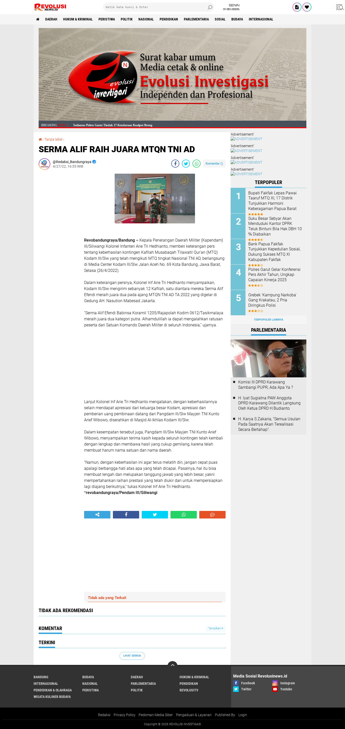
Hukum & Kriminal (78, 19)
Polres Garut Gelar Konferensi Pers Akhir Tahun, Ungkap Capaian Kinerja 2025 (274, 274)
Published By (225, 715)
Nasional (146, 19)
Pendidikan (169, 19)
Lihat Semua (132, 655)
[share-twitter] (186, 164)
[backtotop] (172, 666)
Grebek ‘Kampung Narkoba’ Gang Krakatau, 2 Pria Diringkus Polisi (272, 300)
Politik (127, 19)
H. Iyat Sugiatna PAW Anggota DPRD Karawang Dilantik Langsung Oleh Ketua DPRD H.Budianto (269, 403)
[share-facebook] (175, 164)
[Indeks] (297, 7)
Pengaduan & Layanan (194, 715)
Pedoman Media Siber (156, 715)
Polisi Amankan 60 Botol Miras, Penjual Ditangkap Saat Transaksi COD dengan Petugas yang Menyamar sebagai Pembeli (152, 125)
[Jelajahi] (339, 7)
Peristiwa (106, 19)
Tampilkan (214, 628)
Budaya (237, 19)
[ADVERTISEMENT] (172, 119)
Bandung (41, 677)
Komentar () (214, 163)
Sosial (220, 19)
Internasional (261, 19)
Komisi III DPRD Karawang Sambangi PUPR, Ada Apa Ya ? (265, 385)
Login (242, 715)
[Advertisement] (59, 249)
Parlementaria (196, 19)
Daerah (51, 19)
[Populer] (307, 7)
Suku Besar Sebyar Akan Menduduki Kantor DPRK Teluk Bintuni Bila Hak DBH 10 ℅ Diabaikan (275, 226)
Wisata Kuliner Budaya (52, 697)
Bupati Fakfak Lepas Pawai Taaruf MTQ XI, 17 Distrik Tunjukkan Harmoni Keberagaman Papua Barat (272, 201)
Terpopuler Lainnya (268, 319)
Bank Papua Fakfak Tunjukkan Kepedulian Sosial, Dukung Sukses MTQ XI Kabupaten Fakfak (274, 252)
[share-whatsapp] (196, 164)
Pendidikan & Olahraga (53, 690)
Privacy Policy (124, 715)
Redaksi (104, 715)
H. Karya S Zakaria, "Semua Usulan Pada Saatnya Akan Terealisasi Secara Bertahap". (269, 424)
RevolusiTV (189, 690)
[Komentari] (212, 514)
